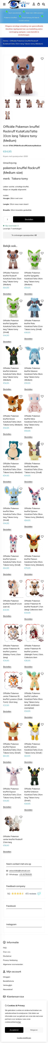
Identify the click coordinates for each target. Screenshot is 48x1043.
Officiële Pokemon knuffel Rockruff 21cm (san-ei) (12, 604)
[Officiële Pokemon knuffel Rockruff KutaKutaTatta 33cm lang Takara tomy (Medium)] (24, 96)
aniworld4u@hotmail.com (19, 871)
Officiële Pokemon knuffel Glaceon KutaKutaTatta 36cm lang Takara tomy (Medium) (33, 374)
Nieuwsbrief (8, 989)
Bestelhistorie (8, 981)
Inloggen (6, 977)
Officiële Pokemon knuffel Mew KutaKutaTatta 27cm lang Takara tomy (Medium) (33, 422)
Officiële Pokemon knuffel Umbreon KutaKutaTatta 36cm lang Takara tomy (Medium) (12, 374)
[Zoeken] (43, 4)
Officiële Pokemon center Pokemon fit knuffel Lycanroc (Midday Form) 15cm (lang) (12, 651)
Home (5, 41)
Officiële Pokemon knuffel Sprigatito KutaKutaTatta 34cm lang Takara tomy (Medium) (33, 279)
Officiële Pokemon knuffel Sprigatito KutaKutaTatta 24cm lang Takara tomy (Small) (12, 326)
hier (19, 1022)
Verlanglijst (7, 985)
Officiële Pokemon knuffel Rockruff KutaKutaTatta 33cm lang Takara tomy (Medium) (12, 279)
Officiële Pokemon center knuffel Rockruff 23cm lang (13, 839)
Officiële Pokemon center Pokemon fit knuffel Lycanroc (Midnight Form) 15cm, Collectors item (33, 651)
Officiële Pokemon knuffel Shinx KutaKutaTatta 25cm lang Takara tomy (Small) (12, 514)
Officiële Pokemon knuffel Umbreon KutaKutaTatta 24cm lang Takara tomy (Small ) (33, 795)
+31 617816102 (25, 874)
